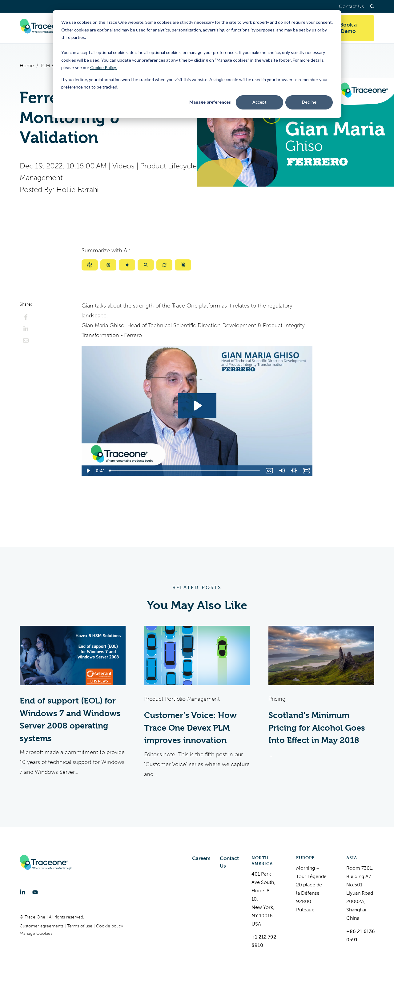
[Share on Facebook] (26, 317)
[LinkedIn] (22, 892)
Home (27, 65)
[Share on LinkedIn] (26, 329)
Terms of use (80, 926)
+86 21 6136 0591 (360, 935)
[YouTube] (35, 892)
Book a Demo (348, 28)
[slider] (185, 470)
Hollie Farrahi (77, 189)
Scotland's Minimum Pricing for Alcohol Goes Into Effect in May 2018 (316, 728)
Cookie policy (109, 926)
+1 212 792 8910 (263, 941)
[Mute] (281, 470)
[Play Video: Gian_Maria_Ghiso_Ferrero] (197, 405)
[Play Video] (88, 470)
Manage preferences (210, 102)
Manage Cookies (36, 933)
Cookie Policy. (103, 67)
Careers (201, 858)
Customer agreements (42, 926)
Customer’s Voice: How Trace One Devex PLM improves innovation (190, 728)
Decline (309, 102)
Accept (259, 102)
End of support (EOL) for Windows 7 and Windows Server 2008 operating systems (70, 719)
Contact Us (351, 6)
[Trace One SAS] (45, 28)
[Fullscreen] (306, 470)
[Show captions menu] (269, 470)
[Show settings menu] (294, 470)
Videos (123, 166)
